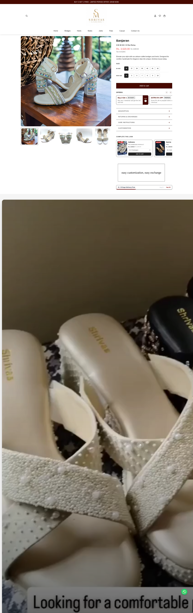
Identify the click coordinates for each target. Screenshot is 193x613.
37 (131, 68)
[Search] (26, 16)
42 (157, 68)
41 (152, 68)
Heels (79, 31)
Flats (111, 31)
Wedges (67, 31)
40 (147, 68)
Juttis (101, 31)
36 (126, 68)
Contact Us (135, 31)
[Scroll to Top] (189, 602)
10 (157, 75)
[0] (164, 16)
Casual (122, 31)
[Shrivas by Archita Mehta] (96, 16)
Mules (90, 31)
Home (56, 31)
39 (142, 68)
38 (137, 68)
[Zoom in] (107, 40)
